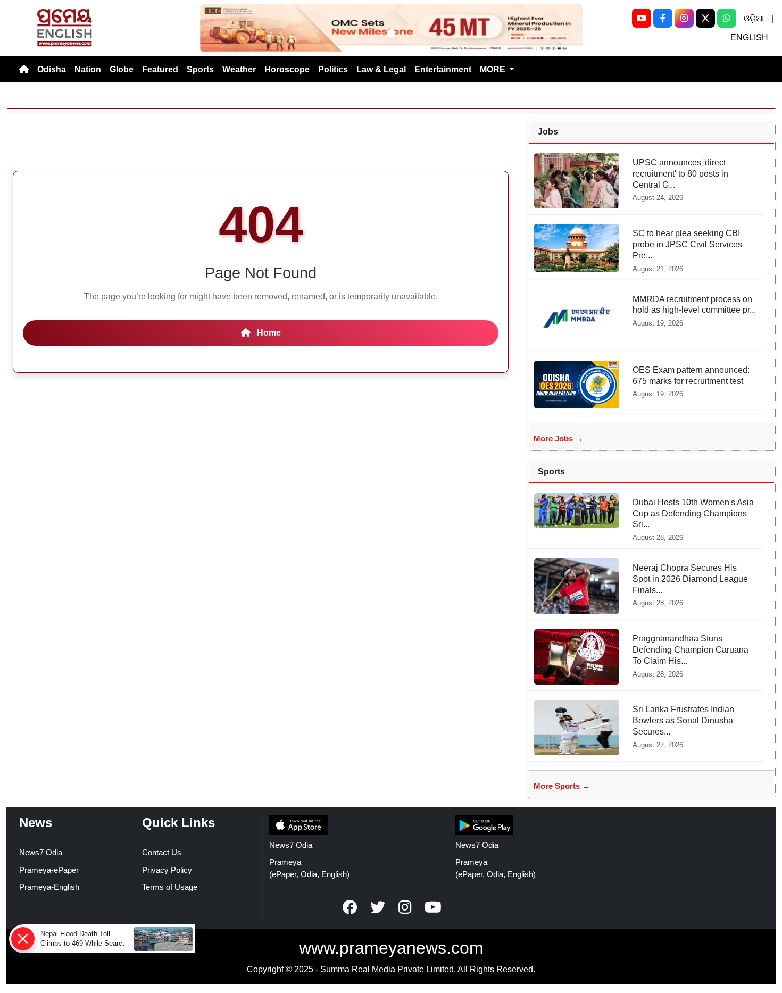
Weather (239, 69)
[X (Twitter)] (705, 18)
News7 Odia (40, 852)
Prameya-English (49, 886)
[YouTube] (641, 18)
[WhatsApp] (726, 18)
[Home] (24, 69)
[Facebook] (662, 18)
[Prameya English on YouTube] (433, 907)
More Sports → (562, 785)
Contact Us (161, 852)
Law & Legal (381, 69)
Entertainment (442, 69)
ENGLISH (749, 37)
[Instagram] (684, 18)
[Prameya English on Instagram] (405, 907)
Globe (122, 69)
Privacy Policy (167, 869)
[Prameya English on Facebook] (350, 907)
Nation (87, 69)
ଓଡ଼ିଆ (754, 18)
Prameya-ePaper (49, 869)
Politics (333, 69)
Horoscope (287, 69)
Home (268, 332)
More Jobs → (558, 438)
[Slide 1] (391, 33)
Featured (160, 69)
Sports (200, 69)
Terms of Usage (169, 886)
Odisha (51, 69)
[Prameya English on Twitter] (377, 907)
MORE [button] (494, 69)
